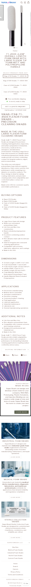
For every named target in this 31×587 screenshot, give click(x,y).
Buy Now (15, 547)
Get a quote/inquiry (15, 106)
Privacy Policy (15, 572)
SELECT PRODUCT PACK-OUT (15, 73)
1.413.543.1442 (20, 110)
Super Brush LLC (15, 542)
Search (15, 566)
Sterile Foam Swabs (15, 555)
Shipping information (15, 349)
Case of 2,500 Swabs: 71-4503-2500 (15, 86)
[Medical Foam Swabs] (15, 469)
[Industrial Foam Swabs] (15, 431)
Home (15, 51)
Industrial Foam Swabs (15, 553)
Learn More (21, 412)
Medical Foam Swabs (15, 550)
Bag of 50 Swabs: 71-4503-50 (15, 76)
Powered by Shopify (15, 585)
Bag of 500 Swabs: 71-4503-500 (15, 81)
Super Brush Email (15, 579)
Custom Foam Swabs (15, 558)
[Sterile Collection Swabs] (15, 510)
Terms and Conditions (15, 574)
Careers (15, 569)
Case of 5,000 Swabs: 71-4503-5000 (15, 93)
